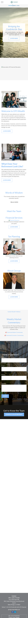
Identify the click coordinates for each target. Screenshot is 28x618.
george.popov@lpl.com (14, 609)
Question (3, 383)
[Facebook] (13, 612)
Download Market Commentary (15, 332)
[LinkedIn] (15, 612)
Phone (3, 374)
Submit (5, 396)
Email (2, 366)
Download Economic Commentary (15, 335)
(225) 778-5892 (16, 597)
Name (3, 357)
